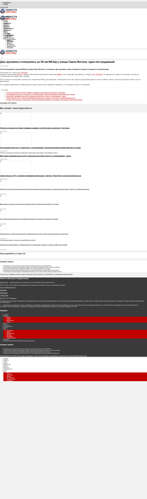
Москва (24, 73)
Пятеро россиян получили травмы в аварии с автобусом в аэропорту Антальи (35, 92)
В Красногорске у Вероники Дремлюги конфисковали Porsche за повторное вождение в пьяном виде (34, 234)
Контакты (7, 2)
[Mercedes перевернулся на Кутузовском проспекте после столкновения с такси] (28, 153)
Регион (5, 21)
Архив (8, 332)
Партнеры (10, 47)
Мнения (9, 36)
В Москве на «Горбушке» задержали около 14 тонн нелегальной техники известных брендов (31, 270)
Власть (5, 32)
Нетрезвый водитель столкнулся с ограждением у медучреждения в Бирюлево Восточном (40, 94)
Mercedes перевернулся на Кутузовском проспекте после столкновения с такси (36, 96)
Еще (4, 38)
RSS (85, 356)
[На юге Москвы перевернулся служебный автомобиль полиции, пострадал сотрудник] (3, 214)
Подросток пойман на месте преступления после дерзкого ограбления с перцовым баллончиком (36, 274)
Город (5, 26)
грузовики (3, 103)
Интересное (10, 37)
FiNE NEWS (3, 290)
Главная (6, 23)
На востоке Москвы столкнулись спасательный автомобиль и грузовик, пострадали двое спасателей (44, 100)
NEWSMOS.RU (4, 282)
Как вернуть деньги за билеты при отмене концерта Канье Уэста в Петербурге (27, 265)
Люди (8, 40)
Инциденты (7, 30)
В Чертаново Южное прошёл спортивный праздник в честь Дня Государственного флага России (32, 271)
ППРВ (5, 4)
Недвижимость (8, 28)
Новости (6, 25)
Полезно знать (11, 39)
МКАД (19, 74)
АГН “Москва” (97, 74)
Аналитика (10, 41)
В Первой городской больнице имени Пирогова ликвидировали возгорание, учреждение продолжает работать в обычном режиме (44, 189)
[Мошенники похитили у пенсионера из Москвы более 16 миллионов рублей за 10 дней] (3, 199)
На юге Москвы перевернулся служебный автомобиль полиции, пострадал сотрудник (29, 219)
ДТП (9, 103)
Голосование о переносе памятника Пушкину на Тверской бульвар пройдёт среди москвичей (31, 267)
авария (59, 74)
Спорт (5, 37)
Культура (6, 33)
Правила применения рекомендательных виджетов (18, 340)
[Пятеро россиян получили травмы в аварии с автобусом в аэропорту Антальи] (15, 125)
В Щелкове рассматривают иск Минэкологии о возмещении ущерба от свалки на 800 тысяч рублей (33, 245)
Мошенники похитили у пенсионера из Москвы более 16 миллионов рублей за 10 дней (29, 204)
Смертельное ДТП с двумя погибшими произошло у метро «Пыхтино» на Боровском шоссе (40, 98)
